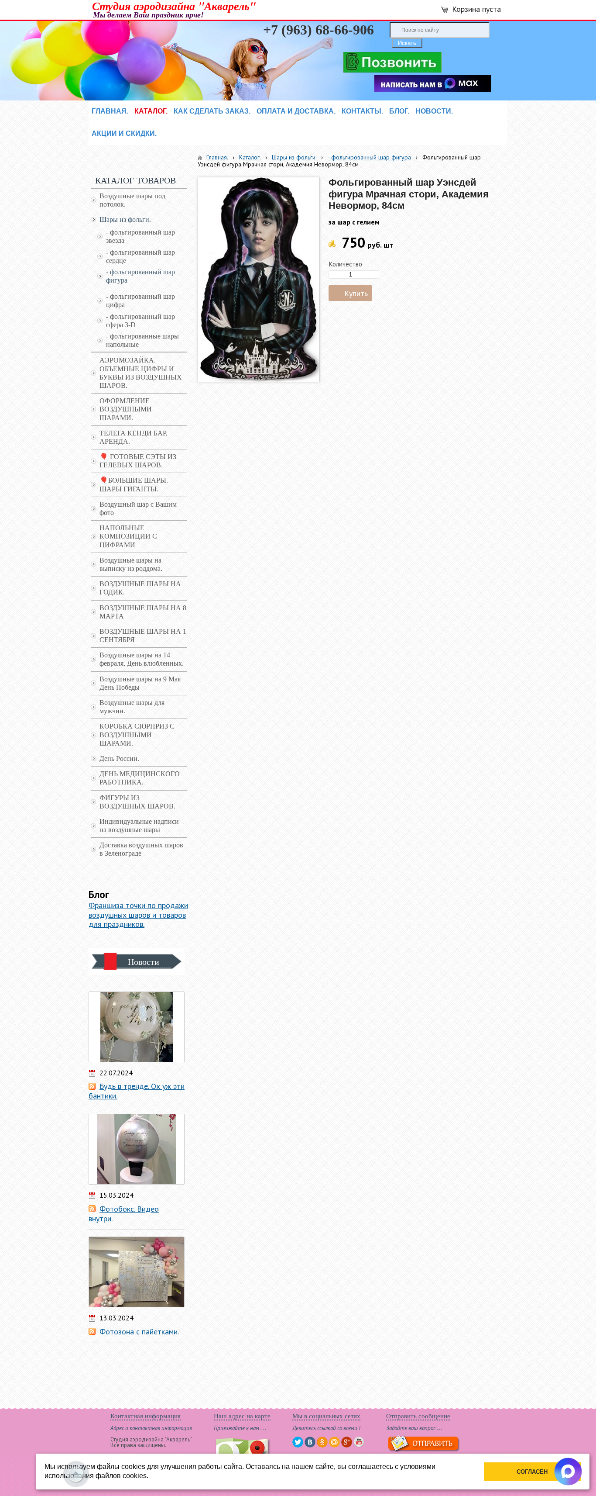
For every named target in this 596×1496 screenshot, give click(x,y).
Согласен (532, 1471)
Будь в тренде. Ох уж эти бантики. (137, 1091)
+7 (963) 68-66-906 (318, 30)
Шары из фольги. (295, 157)
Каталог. (249, 157)
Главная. (217, 157)
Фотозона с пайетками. (139, 1332)
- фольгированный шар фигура (369, 157)
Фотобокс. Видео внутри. (124, 1213)
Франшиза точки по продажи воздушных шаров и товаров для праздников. (138, 914)
